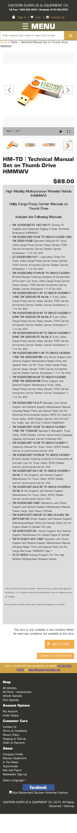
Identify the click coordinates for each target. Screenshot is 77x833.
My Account (10, 711)
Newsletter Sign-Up (15, 774)
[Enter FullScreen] (68, 131)
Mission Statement (14, 758)
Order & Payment (14, 742)
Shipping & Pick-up (14, 739)
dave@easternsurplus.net (44, 669)
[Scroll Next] (67, 145)
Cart (38, 17)
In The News (10, 762)
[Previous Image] (9, 89)
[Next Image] (67, 89)
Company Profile (13, 754)
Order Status (11, 715)
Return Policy (11, 735)
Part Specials (11, 700)
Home (4, 42)
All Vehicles (10, 688)
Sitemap (69, 806)
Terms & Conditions (15, 731)
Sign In (22, 17)
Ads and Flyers (12, 770)
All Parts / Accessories (17, 692)
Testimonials (10, 766)
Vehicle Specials (12, 696)
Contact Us (58, 17)
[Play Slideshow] (61, 131)
